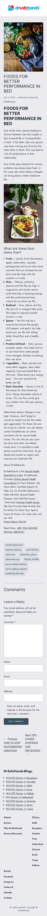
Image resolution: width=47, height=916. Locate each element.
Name (7, 662)
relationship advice (28, 554)
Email (7, 676)
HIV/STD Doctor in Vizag (19, 809)
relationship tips (12, 559)
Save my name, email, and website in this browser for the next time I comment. (23, 710)
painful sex (10, 554)
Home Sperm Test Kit (15, 521)
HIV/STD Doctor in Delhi (19, 785)
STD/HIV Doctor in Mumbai (21, 782)
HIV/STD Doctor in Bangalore (21, 778)
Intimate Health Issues (27, 502)
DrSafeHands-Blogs (18, 771)
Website (8, 691)
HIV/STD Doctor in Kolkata (20, 793)
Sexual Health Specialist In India (21, 473)
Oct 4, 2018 (9, 97)
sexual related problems (16, 564)
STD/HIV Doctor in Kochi (19, 805)
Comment (10, 622)
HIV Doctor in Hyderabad (19, 797)
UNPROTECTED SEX (15, 573)
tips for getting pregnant (16, 568)
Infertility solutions (13, 549)
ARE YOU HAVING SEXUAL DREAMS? (21, 530)
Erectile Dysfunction (14, 544)
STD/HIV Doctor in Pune (19, 789)
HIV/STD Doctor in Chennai (21, 801)
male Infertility (32, 549)
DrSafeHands (9, 101)
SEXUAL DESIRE (31, 559)
